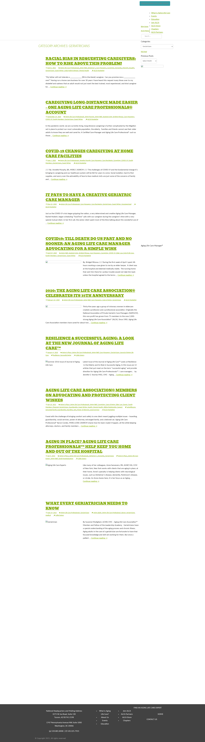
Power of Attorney (83, 410)
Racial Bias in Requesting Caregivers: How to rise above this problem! (91, 61)
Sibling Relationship (110, 407)
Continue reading (58, 87)
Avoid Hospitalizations (66, 459)
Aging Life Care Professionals (69, 68)
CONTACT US (152, 719)
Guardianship (73, 407)
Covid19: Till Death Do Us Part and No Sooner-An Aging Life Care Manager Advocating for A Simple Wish (89, 243)
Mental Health (84, 71)
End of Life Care (128, 253)
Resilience (56, 355)
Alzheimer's (91, 68)
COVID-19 (49, 119)
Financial (56, 407)
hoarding (70, 410)
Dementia (118, 68)
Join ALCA (127, 711)
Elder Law (119, 253)
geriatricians (130, 513)
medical (48, 515)
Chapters (126, 721)
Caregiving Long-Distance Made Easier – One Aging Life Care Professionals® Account (92, 107)
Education (105, 724)
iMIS (42, 8)
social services (94, 410)
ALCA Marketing (99, 71)
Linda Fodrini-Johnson (71, 71)
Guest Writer (59, 71)
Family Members (58, 119)
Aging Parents (89, 117)
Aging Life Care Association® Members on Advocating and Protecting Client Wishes (91, 395)
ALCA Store (126, 717)
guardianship (61, 410)
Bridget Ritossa (118, 117)
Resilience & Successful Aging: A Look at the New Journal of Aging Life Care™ (90, 343)
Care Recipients (107, 160)
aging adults (97, 513)
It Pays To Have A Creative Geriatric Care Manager (88, 197)
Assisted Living (107, 117)
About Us (105, 717)
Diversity (125, 68)
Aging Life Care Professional (111, 513)
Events (125, 405)
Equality (131, 68)
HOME (160, 714)
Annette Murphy (85, 160)
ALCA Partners (127, 714)
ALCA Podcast (145, 31)
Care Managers (101, 68)
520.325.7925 (73, 731)
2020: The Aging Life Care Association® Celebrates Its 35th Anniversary (90, 293)
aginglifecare (131, 407)
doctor (123, 513)
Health (90, 407)
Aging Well (83, 68)
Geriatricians (50, 71)
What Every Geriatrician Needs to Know (87, 506)
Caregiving (110, 68)
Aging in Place (66, 353)
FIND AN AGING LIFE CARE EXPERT (155, 3)
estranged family (51, 410)
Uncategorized (126, 204)
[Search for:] (151, 36)
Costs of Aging (107, 300)
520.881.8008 (57, 731)
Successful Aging (65, 355)
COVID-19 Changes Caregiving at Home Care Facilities (89, 153)
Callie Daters (80, 355)
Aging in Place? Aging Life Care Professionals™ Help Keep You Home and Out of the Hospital (88, 446)
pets (75, 410)
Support (120, 407)
